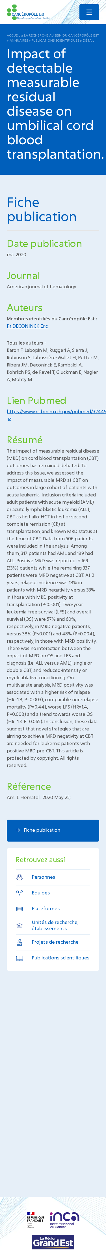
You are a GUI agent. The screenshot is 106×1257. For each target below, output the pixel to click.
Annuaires (19, 40)
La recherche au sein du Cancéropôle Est (61, 35)
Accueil (13, 35)
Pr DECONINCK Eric (27, 326)
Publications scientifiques (55, 40)
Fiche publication (41, 830)
